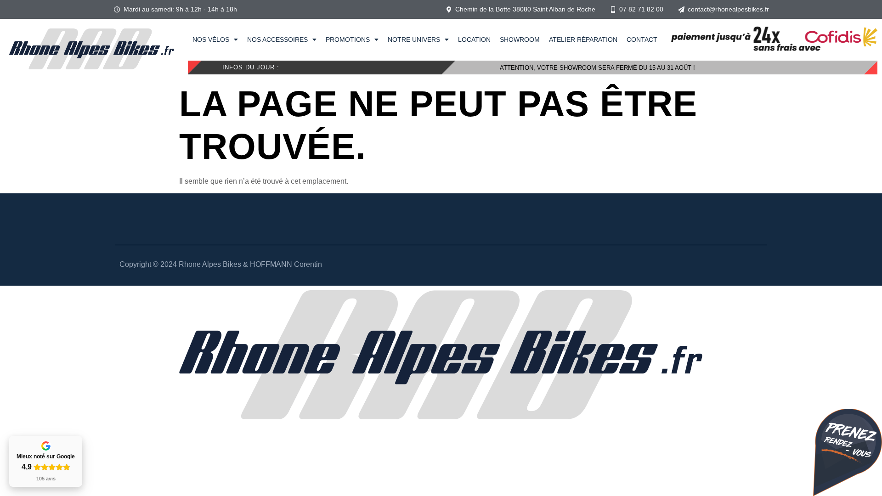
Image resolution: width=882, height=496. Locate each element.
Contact (642, 39)
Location (474, 39)
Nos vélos (210, 39)
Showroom (520, 39)
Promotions (348, 39)
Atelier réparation (583, 39)
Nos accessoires (277, 39)
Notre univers (414, 39)
